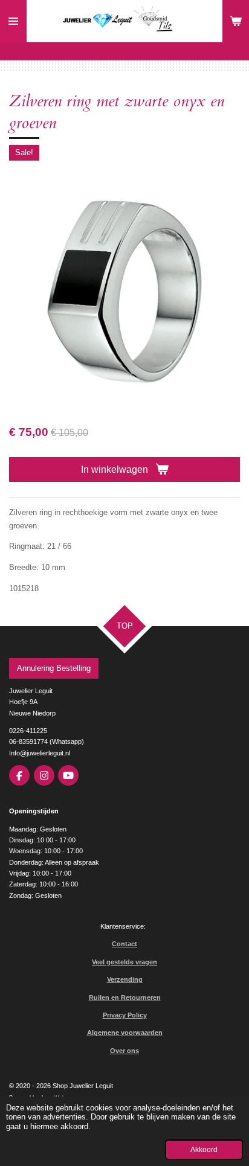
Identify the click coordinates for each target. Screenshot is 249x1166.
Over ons (124, 1050)
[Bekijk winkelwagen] (235, 21)
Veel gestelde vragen (124, 962)
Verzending (125, 979)
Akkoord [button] (204, 1149)
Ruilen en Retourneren (125, 997)
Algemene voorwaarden (125, 1032)
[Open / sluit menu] (13, 21)
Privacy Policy (125, 1015)
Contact (124, 943)
